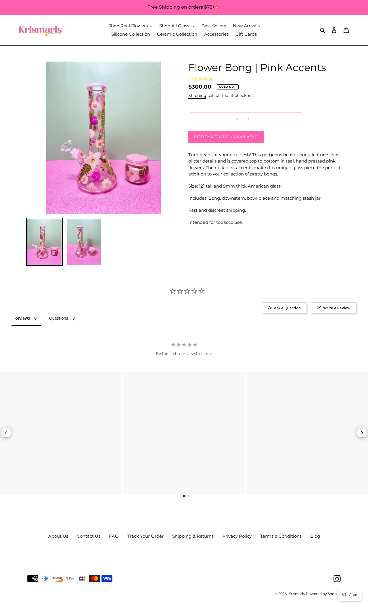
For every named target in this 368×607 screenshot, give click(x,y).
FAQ (114, 536)
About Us (58, 536)
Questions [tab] (58, 318)
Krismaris (296, 593)
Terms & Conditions (281, 536)
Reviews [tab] (22, 318)
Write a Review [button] (336, 307)
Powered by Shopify (323, 593)
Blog (315, 536)
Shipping (197, 95)
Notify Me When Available (226, 136)
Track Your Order (145, 536)
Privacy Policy (237, 536)
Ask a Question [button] (287, 307)
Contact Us (88, 536)
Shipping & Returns (193, 536)
